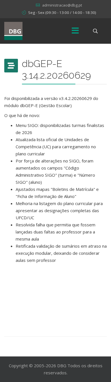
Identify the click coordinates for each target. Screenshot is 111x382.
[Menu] (75, 31)
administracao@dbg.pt (62, 5)
